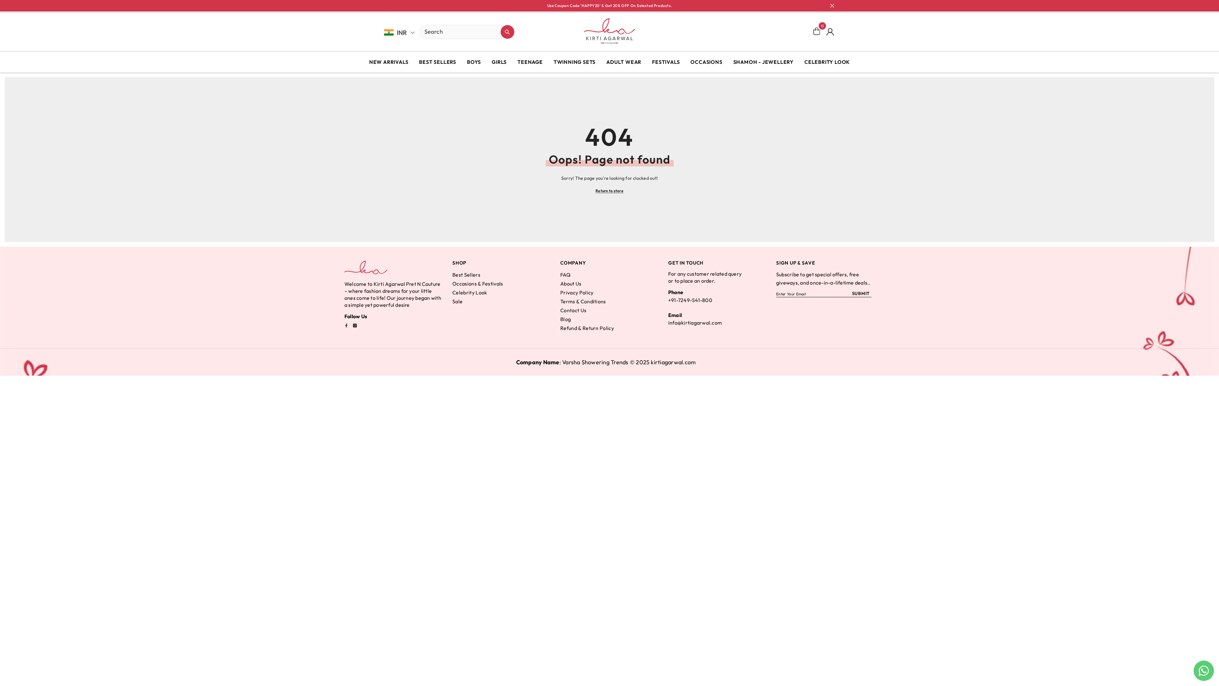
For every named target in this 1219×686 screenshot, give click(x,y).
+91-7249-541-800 (690, 300)
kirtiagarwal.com (673, 362)
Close (832, 6)
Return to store (609, 190)
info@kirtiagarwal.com (695, 322)
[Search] (444, 32)
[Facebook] (346, 325)
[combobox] (460, 31)
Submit (861, 293)
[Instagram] (355, 325)
